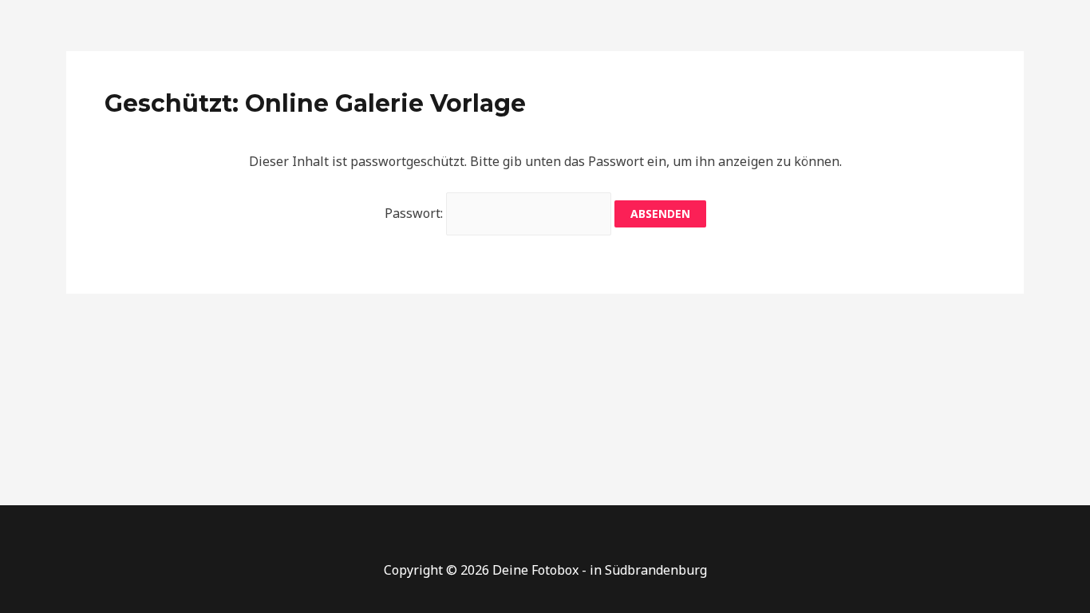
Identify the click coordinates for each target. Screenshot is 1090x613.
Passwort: (415, 213)
